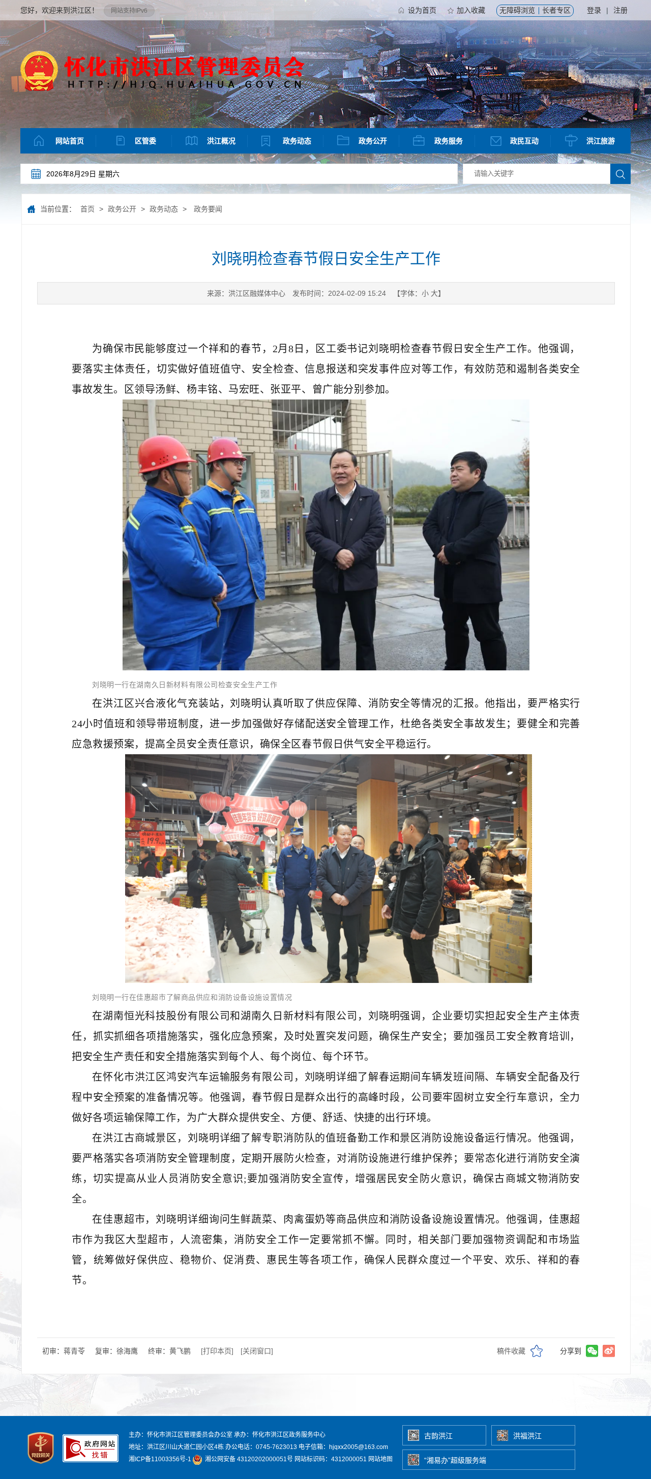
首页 (87, 209)
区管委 (145, 141)
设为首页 (422, 10)
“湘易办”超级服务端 (455, 1460)
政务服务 (448, 141)
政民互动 (524, 141)
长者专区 (556, 10)
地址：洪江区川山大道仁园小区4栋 (176, 1447)
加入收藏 (471, 10)
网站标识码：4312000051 (330, 1459)
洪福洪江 (527, 1436)
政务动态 (297, 141)
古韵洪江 (438, 1436)
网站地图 (380, 1459)
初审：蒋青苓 (63, 1351)
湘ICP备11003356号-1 (160, 1459)
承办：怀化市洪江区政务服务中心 (280, 1434)
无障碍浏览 (517, 10)
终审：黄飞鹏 (169, 1351)
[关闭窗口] (257, 1351)
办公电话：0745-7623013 (261, 1447)
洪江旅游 (600, 141)
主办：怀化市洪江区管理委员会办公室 (180, 1434)
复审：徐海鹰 (116, 1351)
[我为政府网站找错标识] (91, 1466)
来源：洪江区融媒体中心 (246, 293)
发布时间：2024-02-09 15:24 (339, 293)
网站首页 (69, 141)
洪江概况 (221, 141)
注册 (620, 10)
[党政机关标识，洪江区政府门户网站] (41, 1466)
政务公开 (373, 141)
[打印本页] (217, 1351)
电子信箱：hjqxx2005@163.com (343, 1447)
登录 (594, 10)
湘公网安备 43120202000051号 (248, 1459)
